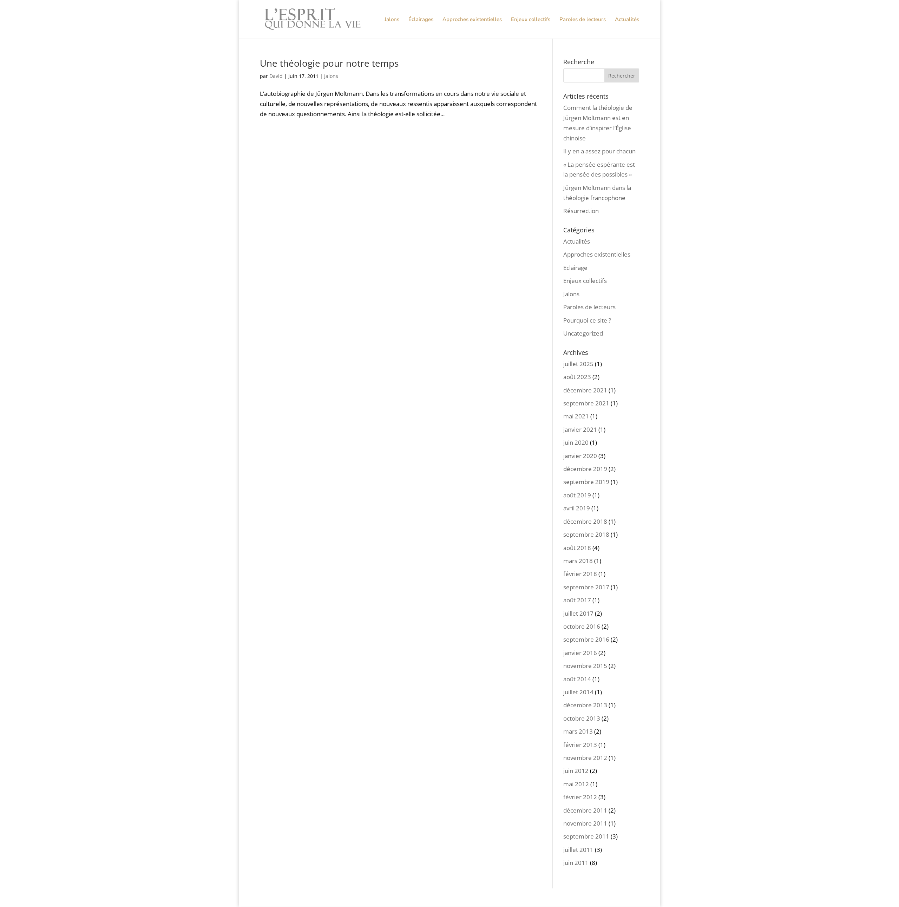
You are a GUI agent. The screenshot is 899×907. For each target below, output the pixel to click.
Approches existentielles (472, 20)
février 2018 (580, 574)
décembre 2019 (585, 469)
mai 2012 (576, 784)
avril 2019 (576, 508)
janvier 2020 (580, 456)
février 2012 (580, 797)
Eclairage (575, 268)
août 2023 (577, 377)
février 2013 (580, 745)
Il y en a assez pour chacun (599, 151)
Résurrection (581, 211)
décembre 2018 (585, 521)
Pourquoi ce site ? (587, 320)
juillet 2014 (578, 692)
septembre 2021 (586, 403)
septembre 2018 (586, 534)
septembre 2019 (586, 482)
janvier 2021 (580, 429)
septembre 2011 (586, 836)
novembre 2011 (585, 823)
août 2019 (577, 495)
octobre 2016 (581, 626)
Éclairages (420, 20)
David (276, 76)
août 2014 (577, 679)
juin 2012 (576, 771)
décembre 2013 (585, 705)
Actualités (627, 20)
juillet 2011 (578, 850)
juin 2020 (576, 442)
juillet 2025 (578, 364)
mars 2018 (578, 561)
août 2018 (577, 548)
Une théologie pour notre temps (329, 63)
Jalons (392, 20)
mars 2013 (578, 731)
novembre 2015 (585, 666)
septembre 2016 (586, 639)
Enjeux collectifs (530, 20)
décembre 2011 (585, 810)
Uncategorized (583, 333)
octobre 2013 (581, 718)
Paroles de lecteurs (582, 20)
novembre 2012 (585, 758)
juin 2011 (576, 863)
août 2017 (577, 600)
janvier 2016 (580, 653)
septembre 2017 (586, 587)
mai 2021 (576, 416)
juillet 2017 (578, 613)
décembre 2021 (585, 390)
